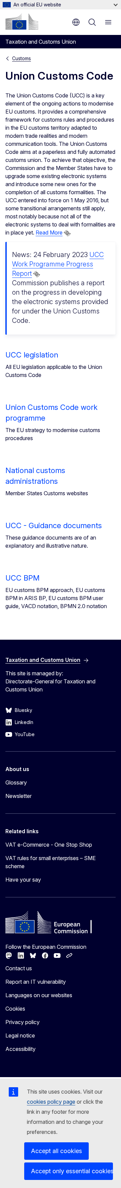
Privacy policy (22, 1022)
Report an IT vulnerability (35, 981)
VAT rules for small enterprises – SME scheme (50, 862)
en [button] (76, 22)
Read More (49, 232)
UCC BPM (22, 578)
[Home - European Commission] (21, 21)
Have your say (23, 879)
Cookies (15, 1008)
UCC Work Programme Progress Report (58, 264)
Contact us (18, 968)
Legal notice (20, 1035)
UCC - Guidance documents (53, 525)
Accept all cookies (56, 1150)
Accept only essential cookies (72, 1171)
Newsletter (18, 796)
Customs (21, 58)
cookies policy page (51, 1101)
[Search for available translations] (67, 233)
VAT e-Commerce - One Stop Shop (48, 844)
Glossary (16, 782)
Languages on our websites (38, 995)
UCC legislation (31, 354)
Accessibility (20, 1049)
